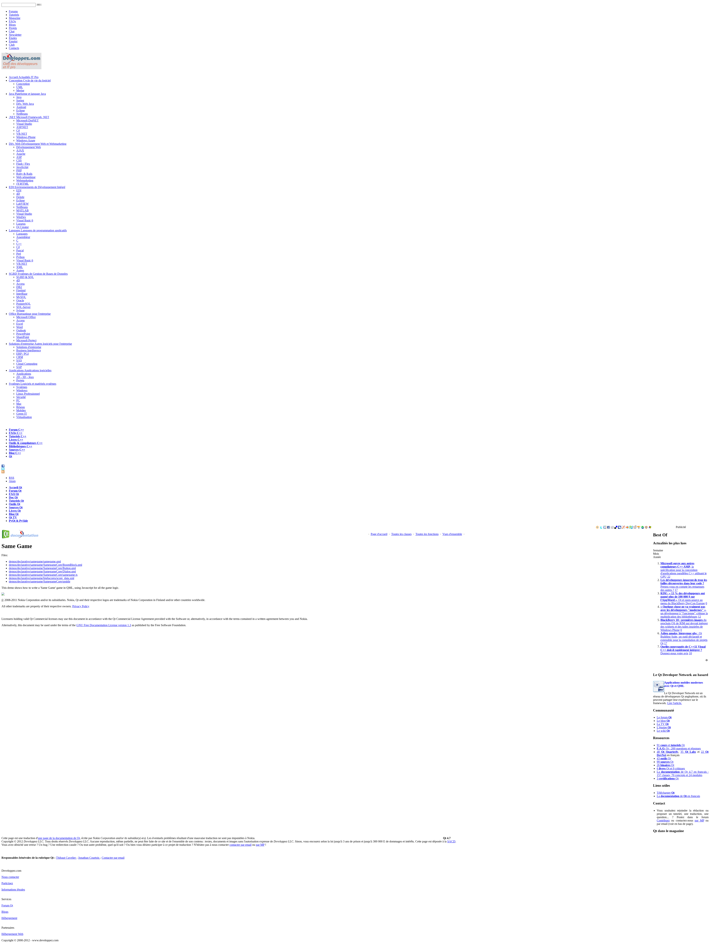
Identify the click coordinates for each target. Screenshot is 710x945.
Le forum (664, 717)
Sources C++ (17, 449)
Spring (20, 100)
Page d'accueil (379, 534)
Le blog (663, 720)
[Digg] (612, 527)
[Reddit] (635, 527)
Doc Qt (13, 497)
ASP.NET (22, 127)
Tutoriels (14, 14)
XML (19, 267)
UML (19, 87)
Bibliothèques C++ (20, 446)
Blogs (12, 24)
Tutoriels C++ (17, 436)
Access (20, 283)
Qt (10, 456)
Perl (18, 253)
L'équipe (664, 727)
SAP (19, 367)
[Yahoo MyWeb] (623, 527)
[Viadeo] (597, 527)
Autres (20, 270)
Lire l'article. (674, 703)
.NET (29, 117)
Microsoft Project (26, 340)
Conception (30, 80)
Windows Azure (25, 140)
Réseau (20, 407)
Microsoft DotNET (27, 120)
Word (19, 327)
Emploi (13, 41)
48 (667, 751)
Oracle (20, 300)
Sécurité (21, 397)
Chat (11, 31)
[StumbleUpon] (642, 527)
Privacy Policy (80, 606)
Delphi (20, 197)
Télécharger (665, 792)
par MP (699, 820)
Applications (30, 370)
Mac (18, 403)
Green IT (21, 413)
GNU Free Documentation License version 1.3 (103, 625)
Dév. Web (37, 143)
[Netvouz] (631, 527)
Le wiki (663, 730)
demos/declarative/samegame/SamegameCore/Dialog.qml (42, 571)
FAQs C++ (15, 433)
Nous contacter (10, 877)
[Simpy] (638, 527)
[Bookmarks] (646, 527)
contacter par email (240, 844)
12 (699, 616)
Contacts (14, 48)
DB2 (19, 287)
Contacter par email (113, 857)
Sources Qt (16, 507)
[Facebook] (608, 527)
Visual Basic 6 (24, 220)
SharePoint (22, 337)
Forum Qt (15, 490)
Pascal (20, 250)
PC (18, 400)
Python (20, 257)
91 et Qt (671, 745)
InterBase (21, 293)
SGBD (38, 273)
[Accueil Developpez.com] (21, 68)
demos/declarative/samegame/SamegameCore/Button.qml (42, 568)
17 (676, 590)
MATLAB (22, 210)
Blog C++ (15, 453)
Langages (38, 230)
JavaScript (22, 167)
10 (690, 653)
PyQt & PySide (18, 520)
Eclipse (20, 110)
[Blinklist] (627, 527)
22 (668, 576)
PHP (19, 170)
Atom (12, 481)
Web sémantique (26, 177)
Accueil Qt (15, 487)
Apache (20, 153)
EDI (37, 187)
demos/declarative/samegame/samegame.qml (35, 561)
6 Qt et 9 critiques (671, 768)
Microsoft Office (26, 317)
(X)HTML (22, 183)
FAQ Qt (14, 494)
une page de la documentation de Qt (59, 838)
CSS (19, 160)
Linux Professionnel (28, 393)
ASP (19, 157)
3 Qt (668, 778)
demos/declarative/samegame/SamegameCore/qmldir (39, 581)
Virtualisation (24, 417)
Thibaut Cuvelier (66, 857)
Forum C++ (16, 429)
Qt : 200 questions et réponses (679, 748)
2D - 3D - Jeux (25, 377)
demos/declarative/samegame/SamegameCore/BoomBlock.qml (45, 564)
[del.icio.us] (615, 527)
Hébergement (9, 918)
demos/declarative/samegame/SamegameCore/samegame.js (43, 574)
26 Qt (665, 765)
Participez (7, 883)
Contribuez (663, 820)
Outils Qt (14, 504)
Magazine (14, 18)
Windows (21, 390)
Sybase (20, 310)
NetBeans (22, 113)
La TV (663, 724)
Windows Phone (26, 137)
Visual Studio (24, 123)
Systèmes (32, 383)
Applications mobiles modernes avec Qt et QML (683, 684)
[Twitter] (601, 527)
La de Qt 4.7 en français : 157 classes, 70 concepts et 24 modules (683, 773)
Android (21, 107)
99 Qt (665, 761)
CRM (19, 357)
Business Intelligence (28, 350)
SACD (451, 841)
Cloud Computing (26, 363)
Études (13, 38)
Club (12, 44)
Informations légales (13, 889)
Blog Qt (13, 514)
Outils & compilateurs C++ (26, 443)
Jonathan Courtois (89, 857)
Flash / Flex (23, 163)
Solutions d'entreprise (40, 343)
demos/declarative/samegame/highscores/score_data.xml (41, 578)
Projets (13, 28)
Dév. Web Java (25, 103)
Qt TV (13, 517)
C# (18, 130)
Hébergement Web (12, 934)
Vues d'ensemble (452, 534)
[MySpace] (619, 527)
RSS (11, 477)
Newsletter (15, 34)
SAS (19, 360)
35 (688, 751)
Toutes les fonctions (427, 534)
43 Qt (664, 758)
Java (27, 93)
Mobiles (21, 410)
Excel (19, 323)
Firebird (21, 290)
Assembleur (23, 237)
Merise (20, 90)
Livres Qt (15, 510)
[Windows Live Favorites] (649, 527)
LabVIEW (22, 203)
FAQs (12, 21)
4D (18, 193)
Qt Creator (22, 227)
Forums (13, 11)
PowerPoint (23, 333)
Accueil (23, 77)
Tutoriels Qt (16, 500)
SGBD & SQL (25, 277)
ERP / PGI (22, 353)
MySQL (21, 297)
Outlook (21, 330)
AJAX (20, 150)
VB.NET (21, 133)
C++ (19, 243)
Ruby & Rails (24, 173)
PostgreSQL (23, 303)
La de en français (678, 796)
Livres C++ (16, 439)
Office (30, 313)
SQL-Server (23, 307)
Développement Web (28, 147)
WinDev (21, 217)
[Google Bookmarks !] (604, 527)
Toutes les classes (401, 534)
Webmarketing (24, 180)
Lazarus (21, 223)
